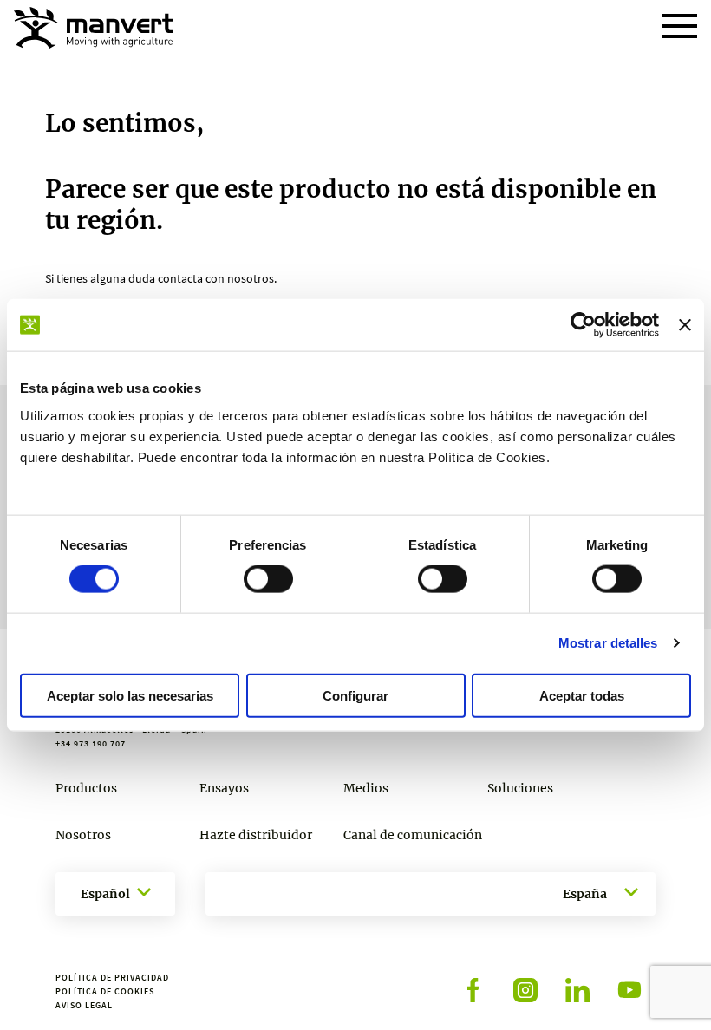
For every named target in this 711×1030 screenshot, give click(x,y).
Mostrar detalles (608, 643)
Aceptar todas (581, 695)
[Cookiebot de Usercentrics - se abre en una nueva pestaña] (583, 325)
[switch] (268, 579)
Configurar (355, 695)
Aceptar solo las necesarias (130, 695)
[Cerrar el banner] (685, 325)
